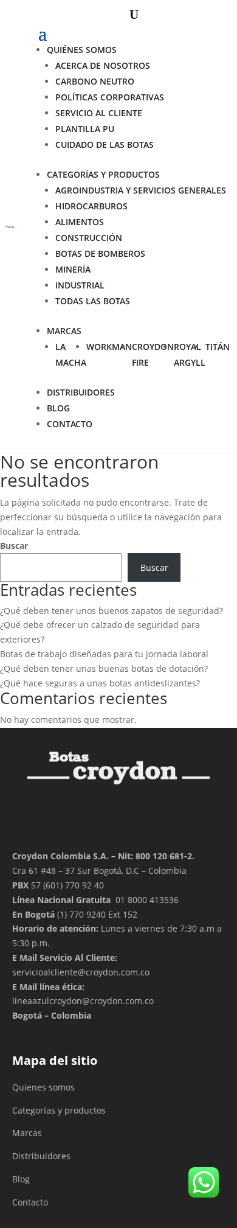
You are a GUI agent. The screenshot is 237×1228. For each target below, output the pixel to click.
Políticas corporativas (109, 97)
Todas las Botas (92, 301)
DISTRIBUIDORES (81, 392)
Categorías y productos (103, 174)
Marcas (64, 331)
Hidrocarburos (91, 206)
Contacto (30, 1202)
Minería (73, 269)
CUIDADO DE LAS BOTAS (104, 144)
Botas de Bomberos (100, 253)
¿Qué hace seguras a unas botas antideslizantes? (100, 683)
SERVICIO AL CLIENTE (98, 113)
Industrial (80, 285)
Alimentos (79, 222)
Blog (58, 408)
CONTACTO (69, 424)
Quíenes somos (43, 1087)
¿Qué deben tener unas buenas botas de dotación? (104, 668)
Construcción (88, 237)
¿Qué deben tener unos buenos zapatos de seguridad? (111, 610)
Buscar (14, 545)
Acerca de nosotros (102, 65)
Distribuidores (41, 1156)
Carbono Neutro (94, 81)
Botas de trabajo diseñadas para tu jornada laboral (104, 654)
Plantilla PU (84, 128)
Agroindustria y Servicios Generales (140, 190)
